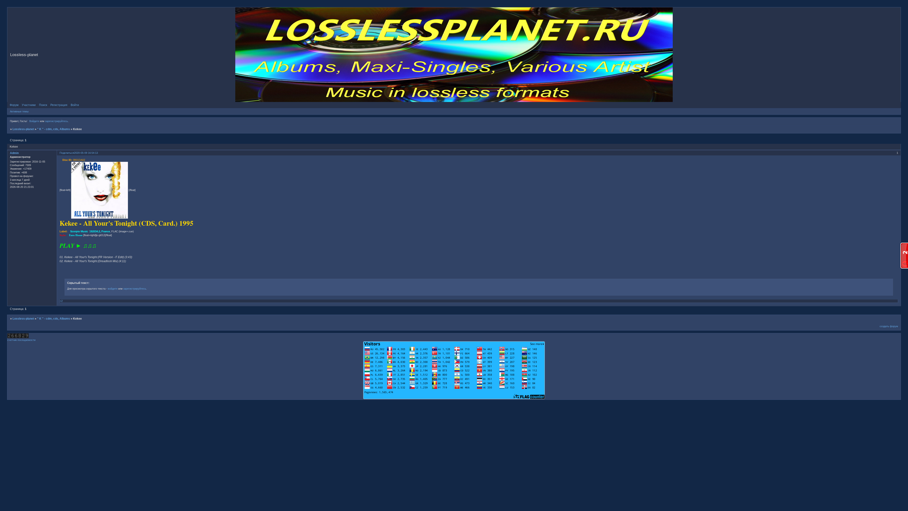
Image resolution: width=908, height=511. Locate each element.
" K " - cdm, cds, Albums (53, 129)
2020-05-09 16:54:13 (86, 152)
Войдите (34, 121)
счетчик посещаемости (21, 340)
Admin (14, 153)
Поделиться (67, 152)
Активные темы (19, 111)
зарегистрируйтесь (56, 121)
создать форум (889, 326)
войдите (113, 288)
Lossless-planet (23, 129)
